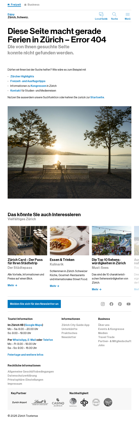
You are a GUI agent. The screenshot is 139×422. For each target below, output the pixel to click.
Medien (103, 333)
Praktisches (69, 333)
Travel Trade (106, 337)
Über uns (104, 325)
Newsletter (69, 337)
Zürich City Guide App (76, 325)
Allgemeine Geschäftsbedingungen (31, 371)
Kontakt (15, 90)
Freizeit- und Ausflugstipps (27, 81)
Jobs (101, 345)
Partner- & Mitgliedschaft (114, 341)
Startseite (97, 97)
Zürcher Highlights (22, 76)
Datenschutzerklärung (22, 375)
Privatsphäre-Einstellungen (25, 379)
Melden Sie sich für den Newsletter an (34, 304)
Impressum (15, 383)
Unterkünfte (69, 329)
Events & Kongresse (111, 329)
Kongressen (38, 86)
